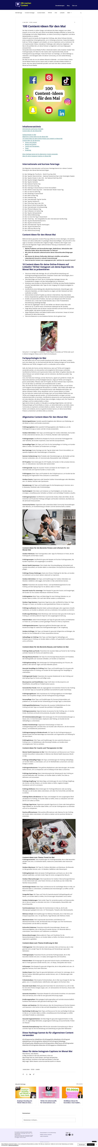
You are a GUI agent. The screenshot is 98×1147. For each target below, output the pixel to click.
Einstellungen (82, 1144)
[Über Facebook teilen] (23, 1074)
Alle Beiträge (18, 12)
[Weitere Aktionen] (75, 22)
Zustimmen (90, 1144)
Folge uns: (68, 1132)
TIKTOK (50, 12)
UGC (56, 12)
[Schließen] (96, 1144)
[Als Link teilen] (33, 1074)
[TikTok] (70, 1135)
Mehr (68, 12)
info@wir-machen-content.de (46, 1134)
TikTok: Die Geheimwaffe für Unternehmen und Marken (48, 1102)
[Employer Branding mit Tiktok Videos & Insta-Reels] (25, 1092)
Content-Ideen (41, 12)
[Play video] (49, 336)
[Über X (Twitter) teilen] (26, 1074)
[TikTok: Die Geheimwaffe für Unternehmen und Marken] (49, 1092)
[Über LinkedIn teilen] (30, 1074)
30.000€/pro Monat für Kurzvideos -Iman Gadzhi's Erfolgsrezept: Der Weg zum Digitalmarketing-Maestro (72, 1102)
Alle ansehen (79, 1084)
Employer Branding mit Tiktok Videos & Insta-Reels (24, 1102)
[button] (81, 12)
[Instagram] (72, 1135)
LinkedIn (62, 12)
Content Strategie (29, 12)
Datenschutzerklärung (13, 1145)
